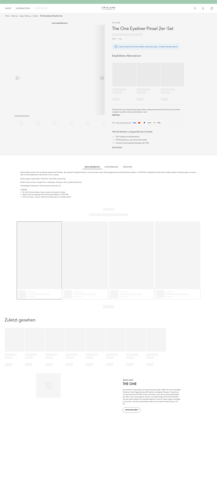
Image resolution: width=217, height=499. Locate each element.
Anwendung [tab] (111, 167)
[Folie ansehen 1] (21, 123)
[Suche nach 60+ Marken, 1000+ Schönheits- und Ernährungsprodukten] (195, 8)
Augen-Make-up (25, 16)
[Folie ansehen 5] (87, 123)
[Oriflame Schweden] (108, 8)
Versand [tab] (127, 167)
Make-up (14, 16)
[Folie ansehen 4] (71, 123)
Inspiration (23, 8)
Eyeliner (35, 16)
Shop (8, 8)
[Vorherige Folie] (17, 78)
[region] (59, 70)
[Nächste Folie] (102, 78)
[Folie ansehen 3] (54, 123)
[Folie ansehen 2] (38, 123)
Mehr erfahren (117, 147)
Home (7, 16)
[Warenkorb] (211, 8)
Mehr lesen (116, 115)
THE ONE (116, 23)
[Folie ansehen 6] (104, 123)
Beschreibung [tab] (92, 167)
